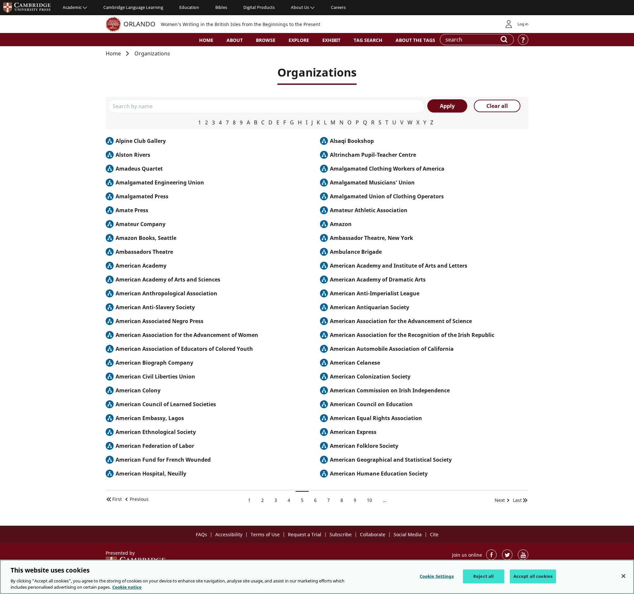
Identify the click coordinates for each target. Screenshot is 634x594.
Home (206, 40)
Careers (338, 7)
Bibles (221, 7)
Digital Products (259, 7)
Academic (72, 7)
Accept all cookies (532, 576)
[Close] (623, 576)
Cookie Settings (437, 576)
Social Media (408, 534)
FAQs (201, 534)
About (235, 40)
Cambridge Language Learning (133, 7)
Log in (522, 24)
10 (372, 500)
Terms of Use (265, 534)
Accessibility (228, 534)
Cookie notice (127, 587)
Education (189, 7)
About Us (300, 7)
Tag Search (368, 40)
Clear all (497, 106)
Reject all (483, 576)
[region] (317, 577)
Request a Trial (304, 534)
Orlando (139, 23)
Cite (434, 534)
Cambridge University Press (27, 7)
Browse (265, 40)
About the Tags (415, 40)
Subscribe (341, 534)
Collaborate (372, 534)
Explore (299, 40)
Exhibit (331, 40)
